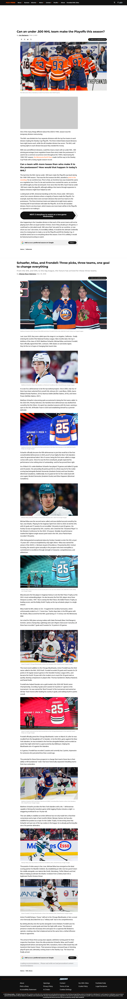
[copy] (31, 39)
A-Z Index (46, 989)
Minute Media (11, 994)
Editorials (29, 249)
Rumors (26, 2)
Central (48, 2)
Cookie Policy (83, 986)
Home (22, 249)
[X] (114, 2)
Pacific (56, 2)
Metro (41, 2)
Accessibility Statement (28, 989)
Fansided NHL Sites (73, 2)
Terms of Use (64, 986)
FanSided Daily (101, 983)
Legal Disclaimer (101, 986)
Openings (46, 983)
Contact (62, 983)
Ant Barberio (23, 35)
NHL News (29, 971)
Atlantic (33, 2)
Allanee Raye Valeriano (27, 274)
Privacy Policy (48, 986)
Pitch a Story (24, 986)
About (63, 2)
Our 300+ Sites (83, 983)
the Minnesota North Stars (42, 157)
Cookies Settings (65, 989)
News (19, 2)
